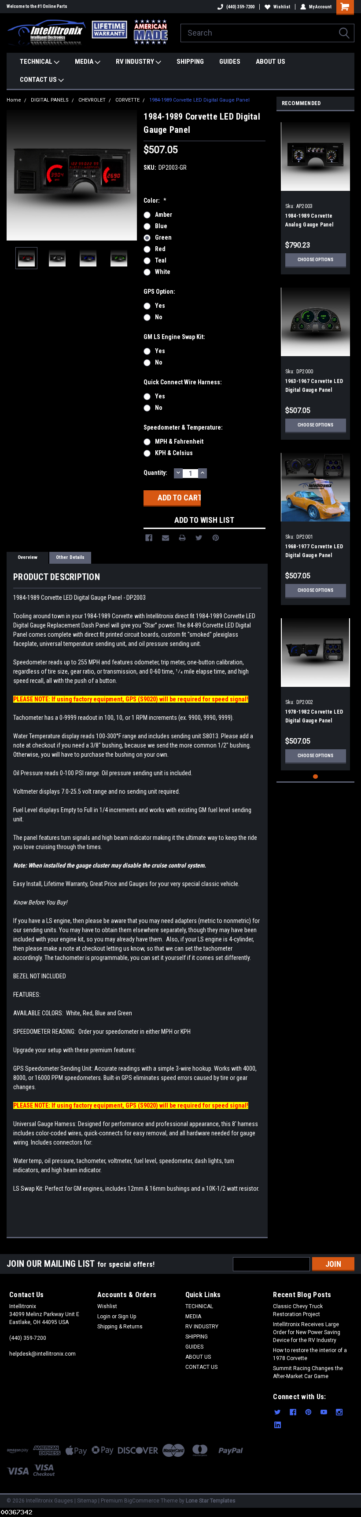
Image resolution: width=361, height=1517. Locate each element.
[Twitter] (199, 537)
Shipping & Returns (120, 1327)
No (158, 317)
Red (160, 248)
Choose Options (315, 259)
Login (104, 1316)
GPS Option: (159, 291)
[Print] (182, 537)
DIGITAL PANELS (50, 100)
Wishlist (281, 6)
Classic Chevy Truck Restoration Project (298, 1310)
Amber (163, 214)
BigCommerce (141, 1501)
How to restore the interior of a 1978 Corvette (310, 1354)
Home (14, 100)
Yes (160, 305)
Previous (15, 175)
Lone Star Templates (211, 1501)
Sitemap (87, 1501)
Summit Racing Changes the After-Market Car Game (308, 1372)
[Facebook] (148, 537)
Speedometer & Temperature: (183, 427)
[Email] (165, 537)
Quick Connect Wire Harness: (183, 382)
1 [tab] (315, 776)
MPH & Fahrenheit (179, 441)
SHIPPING (190, 62)
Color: (155, 200)
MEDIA (85, 62)
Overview (27, 557)
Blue (161, 226)
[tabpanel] (315, 195)
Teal (160, 260)
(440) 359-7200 (240, 6)
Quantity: (155, 472)
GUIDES (229, 62)
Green (163, 237)
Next (128, 175)
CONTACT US (39, 80)
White (162, 271)
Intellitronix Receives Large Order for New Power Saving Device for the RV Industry (306, 1332)
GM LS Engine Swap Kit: (174, 336)
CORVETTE (127, 100)
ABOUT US (270, 62)
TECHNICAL (37, 62)
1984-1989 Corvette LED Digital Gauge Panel (199, 100)
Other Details (70, 557)
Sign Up (127, 1316)
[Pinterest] (215, 537)
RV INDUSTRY (135, 62)
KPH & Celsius (174, 452)
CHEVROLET (92, 100)
